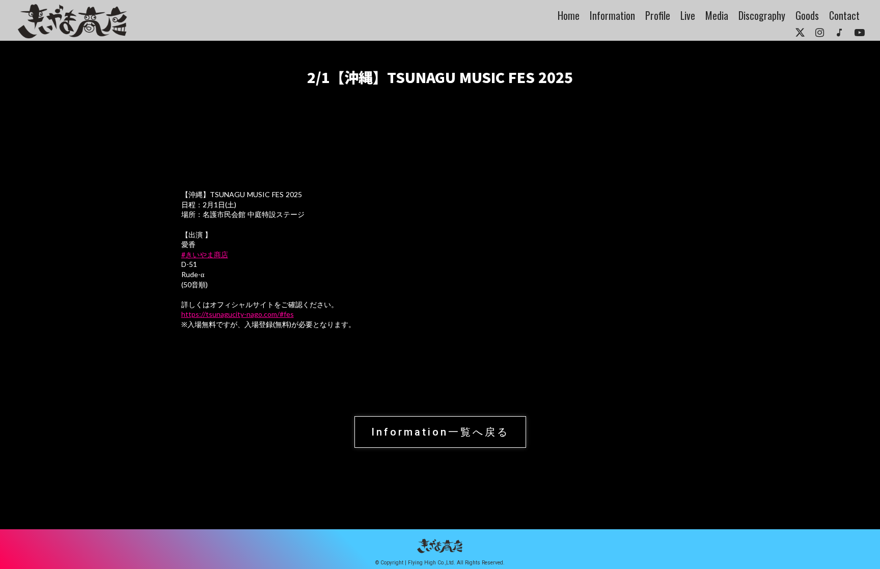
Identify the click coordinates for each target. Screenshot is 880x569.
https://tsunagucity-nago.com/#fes (237, 314)
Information (612, 15)
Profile (657, 15)
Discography (761, 15)
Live (687, 15)
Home (569, 15)
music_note (839, 33)
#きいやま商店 (204, 254)
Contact (844, 15)
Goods (807, 15)
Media (716, 15)
